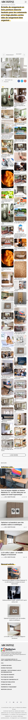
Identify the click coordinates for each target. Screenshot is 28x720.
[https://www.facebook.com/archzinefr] (6, 702)
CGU (2, 663)
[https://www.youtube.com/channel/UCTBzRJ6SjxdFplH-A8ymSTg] (14, 702)
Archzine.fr (9, 645)
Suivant (19, 54)
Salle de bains (11, 4)
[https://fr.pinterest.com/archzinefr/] (21, 702)
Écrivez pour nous (6, 668)
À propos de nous (6, 665)
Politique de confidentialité (9, 679)
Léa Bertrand (9, 497)
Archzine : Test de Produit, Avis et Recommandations (11, 671)
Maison (6, 4)
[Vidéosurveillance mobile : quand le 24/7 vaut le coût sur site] (14, 598)
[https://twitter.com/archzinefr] (17, 702)
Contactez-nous (6, 684)
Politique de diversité (7, 674)
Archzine (9, 2)
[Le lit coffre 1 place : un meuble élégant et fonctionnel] (14, 541)
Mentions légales (6, 689)
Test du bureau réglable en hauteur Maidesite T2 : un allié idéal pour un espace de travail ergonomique (13, 492)
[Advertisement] (14, 37)
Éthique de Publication (8, 682)
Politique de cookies (7, 677)
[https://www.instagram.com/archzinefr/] (10, 702)
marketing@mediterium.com (11, 659)
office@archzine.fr (17, 660)
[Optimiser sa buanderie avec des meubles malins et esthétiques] (14, 510)
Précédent (10, 54)
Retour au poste (8, 80)
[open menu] (25, 2)
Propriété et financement (9, 686)
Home (2, 4)
